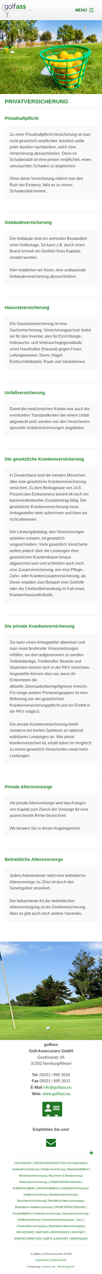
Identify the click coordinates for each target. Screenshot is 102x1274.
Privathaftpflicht (22, 1213)
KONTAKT (78, 1232)
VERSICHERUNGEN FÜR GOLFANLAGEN (60, 1163)
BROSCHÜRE (25, 1232)
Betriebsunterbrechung (33, 1175)
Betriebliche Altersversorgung (65, 1200)
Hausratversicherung (75, 1213)
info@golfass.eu (57, 1087)
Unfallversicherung (28, 1219)
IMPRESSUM (79, 1238)
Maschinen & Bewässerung (65, 1175)
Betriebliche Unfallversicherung (33, 1207)
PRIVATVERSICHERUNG (69, 1207)
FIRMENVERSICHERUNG (65, 1182)
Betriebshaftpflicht (78, 1169)
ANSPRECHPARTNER (28, 1238)
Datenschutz (59, 1259)
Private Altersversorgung (32, 1226)
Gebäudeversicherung (25, 1169)
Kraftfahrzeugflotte (24, 1188)
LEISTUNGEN (22, 1163)
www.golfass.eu (56, 1094)
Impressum (42, 1259)
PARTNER (42, 1232)
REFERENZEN (60, 1232)
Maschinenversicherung (31, 1200)
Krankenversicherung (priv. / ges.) (62, 1219)
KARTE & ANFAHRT (56, 1238)
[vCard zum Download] (52, 1109)
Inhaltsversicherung (53, 1169)
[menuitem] (51, 1194)
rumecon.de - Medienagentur (58, 1266)
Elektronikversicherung (33, 1182)
